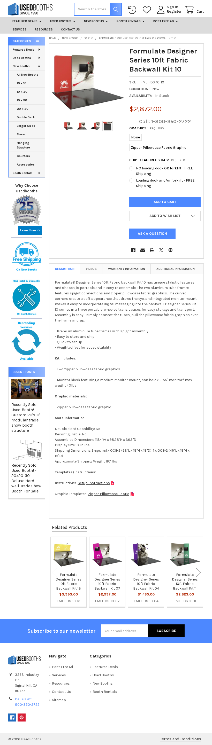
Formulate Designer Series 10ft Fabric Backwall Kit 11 (185, 582)
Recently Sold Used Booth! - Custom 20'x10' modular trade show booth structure (25, 417)
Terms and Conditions (180, 738)
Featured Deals (24, 21)
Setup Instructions (94, 483)
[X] (161, 250)
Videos (91, 269)
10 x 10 (21, 83)
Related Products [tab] (69, 527)
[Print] (152, 250)
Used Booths (60, 21)
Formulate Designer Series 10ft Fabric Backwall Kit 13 (68, 582)
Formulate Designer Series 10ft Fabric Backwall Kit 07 (107, 582)
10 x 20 (22, 91)
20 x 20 (22, 109)
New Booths (94, 21)
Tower (21, 134)
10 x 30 (22, 100)
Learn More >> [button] (30, 230)
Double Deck (26, 117)
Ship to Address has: (157, 160)
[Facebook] (133, 250)
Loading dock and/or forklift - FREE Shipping (165, 183)
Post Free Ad (163, 21)
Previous (54, 572)
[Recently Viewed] (133, 10)
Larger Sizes (26, 126)
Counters (23, 156)
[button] (165, 216)
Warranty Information (126, 269)
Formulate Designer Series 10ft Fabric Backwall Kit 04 (146, 582)
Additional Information (175, 269)
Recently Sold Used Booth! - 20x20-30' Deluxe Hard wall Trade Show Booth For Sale (26, 478)
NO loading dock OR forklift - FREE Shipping (164, 171)
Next (198, 572)
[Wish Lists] (148, 10)
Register (174, 11)
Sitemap (59, 700)
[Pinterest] (170, 250)
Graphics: (146, 128)
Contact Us (70, 29)
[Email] (143, 250)
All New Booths (27, 74)
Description (64, 269)
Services (19, 29)
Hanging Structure (23, 145)
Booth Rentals (129, 21)
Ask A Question (152, 233)
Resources (44, 29)
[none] (88, 82)
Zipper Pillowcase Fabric (108, 494)
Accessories (26, 164)
